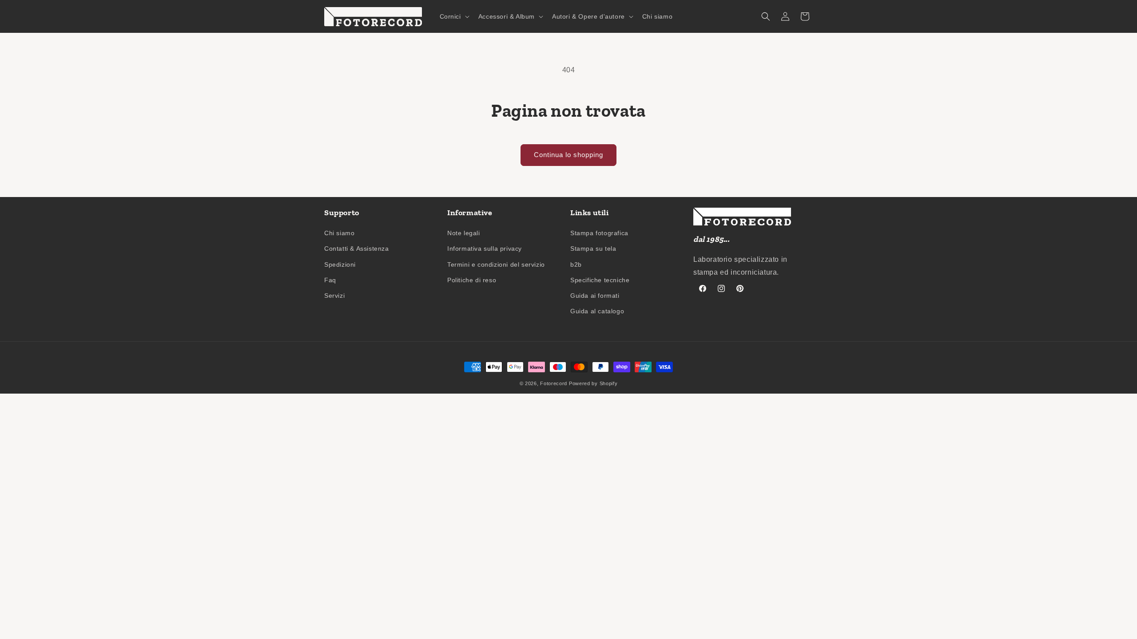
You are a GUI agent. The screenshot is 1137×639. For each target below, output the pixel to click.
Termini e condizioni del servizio (496, 264)
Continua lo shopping (568, 154)
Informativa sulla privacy (484, 248)
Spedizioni (340, 264)
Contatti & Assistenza (356, 248)
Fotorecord (553, 383)
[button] (453, 16)
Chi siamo (339, 233)
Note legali (463, 233)
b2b (576, 264)
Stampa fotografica (599, 233)
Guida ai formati (595, 295)
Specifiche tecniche (599, 280)
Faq (330, 280)
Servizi (334, 295)
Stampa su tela (593, 248)
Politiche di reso (471, 280)
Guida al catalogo (597, 311)
